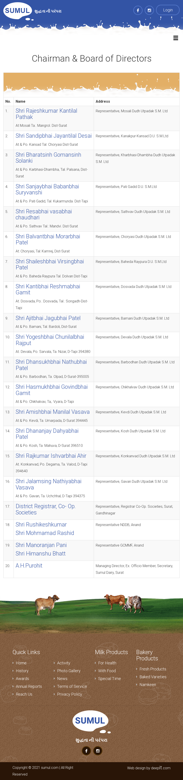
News (62, 678)
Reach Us (24, 694)
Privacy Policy (69, 694)
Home (21, 663)
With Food (107, 670)
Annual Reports (29, 686)
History (22, 670)
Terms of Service (72, 686)
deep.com (161, 768)
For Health (107, 663)
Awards (22, 678)
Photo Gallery (69, 670)
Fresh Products (152, 669)
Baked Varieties (152, 676)
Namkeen (147, 684)
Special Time (109, 678)
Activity (63, 663)
